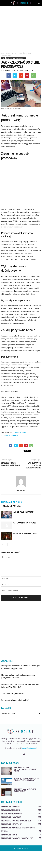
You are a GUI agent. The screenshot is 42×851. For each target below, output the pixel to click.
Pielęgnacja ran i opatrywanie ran (16, 821)
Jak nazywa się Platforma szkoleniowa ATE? (33, 465)
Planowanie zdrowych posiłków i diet (17, 838)
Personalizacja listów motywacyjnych (15, 58)
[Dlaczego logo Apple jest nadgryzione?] (6, 792)
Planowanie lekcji (9, 835)
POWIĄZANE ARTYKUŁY (11, 502)
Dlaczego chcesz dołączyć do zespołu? (10, 464)
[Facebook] (18, 754)
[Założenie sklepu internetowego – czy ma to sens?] (6, 771)
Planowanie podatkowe (11, 817)
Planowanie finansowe (10, 807)
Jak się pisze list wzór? (23, 512)
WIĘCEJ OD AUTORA (11, 506)
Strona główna (5, 53)
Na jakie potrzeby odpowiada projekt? (15, 700)
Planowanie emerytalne (11, 824)
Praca (3, 58)
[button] (39, 3)
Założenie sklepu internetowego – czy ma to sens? (25, 769)
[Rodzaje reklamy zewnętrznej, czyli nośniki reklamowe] (6, 781)
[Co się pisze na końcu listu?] (6, 536)
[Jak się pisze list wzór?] (6, 514)
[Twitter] (24, 754)
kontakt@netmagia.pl (29, 748)
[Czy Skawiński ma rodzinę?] (6, 525)
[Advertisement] (21, 28)
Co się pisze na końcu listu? (25, 534)
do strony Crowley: (20, 432)
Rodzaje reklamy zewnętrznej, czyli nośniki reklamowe (27, 779)
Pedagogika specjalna (10, 810)
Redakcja (8, 70)
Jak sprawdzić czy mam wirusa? (13, 693)
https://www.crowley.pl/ (9, 435)
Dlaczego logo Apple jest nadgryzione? (25, 790)
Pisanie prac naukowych (11, 814)
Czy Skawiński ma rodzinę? (24, 523)
